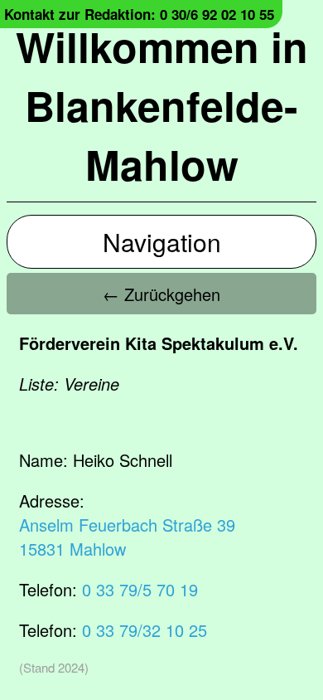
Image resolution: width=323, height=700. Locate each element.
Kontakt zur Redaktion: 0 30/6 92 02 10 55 (139, 14)
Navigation (162, 242)
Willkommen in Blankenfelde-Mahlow (162, 105)
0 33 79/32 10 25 (144, 630)
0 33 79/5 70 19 (140, 589)
